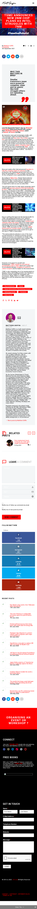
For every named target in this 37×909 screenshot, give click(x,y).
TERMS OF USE (7, 895)
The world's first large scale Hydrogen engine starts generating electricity (21, 682)
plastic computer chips (22, 145)
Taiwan (21, 286)
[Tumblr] (12, 300)
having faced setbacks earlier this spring (18, 221)
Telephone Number (10, 824)
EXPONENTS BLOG (24, 894)
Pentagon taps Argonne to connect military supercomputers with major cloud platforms (21, 634)
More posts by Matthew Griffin (17, 420)
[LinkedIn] (14, 300)
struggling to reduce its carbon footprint (16, 267)
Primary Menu (33, 3)
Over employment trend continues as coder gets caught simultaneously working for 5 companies (22, 443)
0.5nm (26, 138)
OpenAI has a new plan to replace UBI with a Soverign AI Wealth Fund (21, 643)
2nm (18, 138)
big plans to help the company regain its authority (17, 170)
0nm (3, 139)
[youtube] (25, 749)
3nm (15, 138)
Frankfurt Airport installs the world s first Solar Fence (21, 672)
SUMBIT (6, 866)
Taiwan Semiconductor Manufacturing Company (17, 289)
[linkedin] (12, 749)
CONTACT (5, 894)
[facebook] (4, 749)
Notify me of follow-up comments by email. (15, 505)
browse (12, 132)
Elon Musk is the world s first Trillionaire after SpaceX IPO (22, 605)
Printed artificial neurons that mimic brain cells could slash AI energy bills (21, 624)
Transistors (23, 292)
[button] (29, 433)
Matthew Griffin (8, 46)
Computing (5, 47)
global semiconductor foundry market (17, 227)
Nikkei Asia (13, 178)
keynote (5, 132)
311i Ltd (15, 880)
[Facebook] (3, 300)
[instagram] (8, 749)
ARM (26, 146)
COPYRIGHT (13, 894)
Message (7, 840)
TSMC (18, 173)
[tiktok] (17, 749)
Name (5, 808)
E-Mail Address (9, 816)
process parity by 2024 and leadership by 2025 (17, 188)
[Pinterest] (9, 300)
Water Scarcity (8, 295)
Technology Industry (9, 292)
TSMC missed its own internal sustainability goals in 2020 (15, 265)
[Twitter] (6, 300)
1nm (21, 138)
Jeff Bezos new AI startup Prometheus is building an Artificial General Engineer (22, 653)
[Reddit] (17, 300)
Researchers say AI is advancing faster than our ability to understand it (22, 691)
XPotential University (11, 131)
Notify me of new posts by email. (12, 509)
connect (21, 131)
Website (6, 832)
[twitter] (21, 749)
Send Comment (11, 517)
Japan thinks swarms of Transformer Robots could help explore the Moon (21, 663)
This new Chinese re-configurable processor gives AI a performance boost (20, 615)
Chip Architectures (9, 286)
